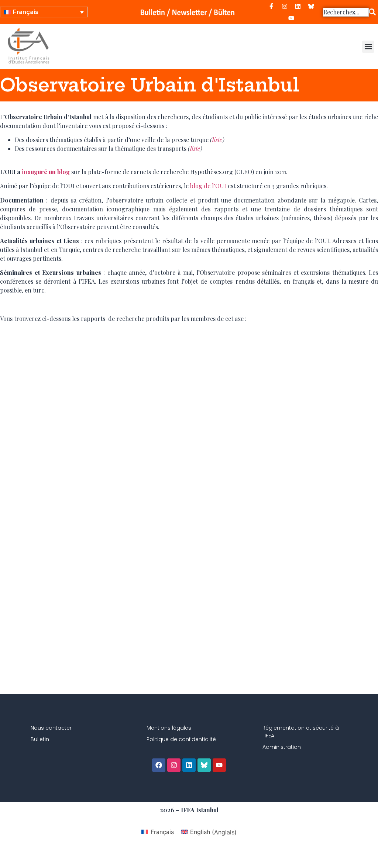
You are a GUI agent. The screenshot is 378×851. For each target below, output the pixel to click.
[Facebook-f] (271, 6)
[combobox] (346, 12)
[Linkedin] (298, 6)
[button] (368, 47)
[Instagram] (285, 6)
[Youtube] (291, 18)
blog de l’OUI (208, 186)
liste (217, 139)
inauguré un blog (46, 172)
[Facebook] (158, 765)
